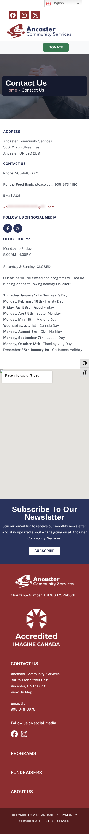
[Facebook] (13, 15)
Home (11, 90)
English (57, 3)
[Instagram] (24, 15)
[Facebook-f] (7, 228)
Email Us (18, 703)
